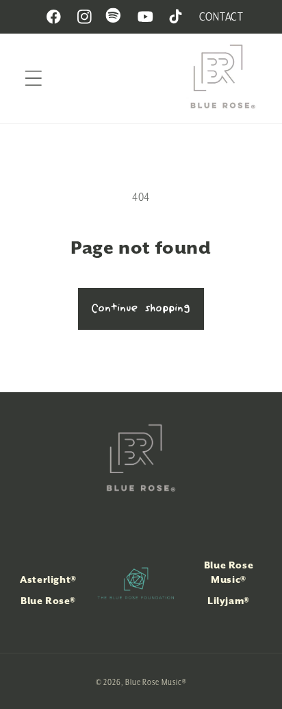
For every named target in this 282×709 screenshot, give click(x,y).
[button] (33, 78)
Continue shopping (141, 308)
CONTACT (221, 16)
